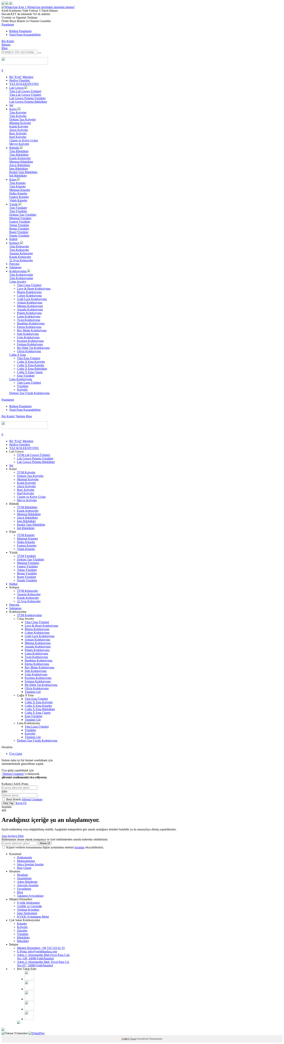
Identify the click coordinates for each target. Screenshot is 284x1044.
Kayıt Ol (21, 803)
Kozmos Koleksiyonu (30, 340)
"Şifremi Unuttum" (13, 773)
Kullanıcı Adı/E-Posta (15, 784)
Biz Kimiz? (8, 416)
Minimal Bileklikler (21, 161)
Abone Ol (45, 843)
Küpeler (22, 923)
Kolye (13, 109)
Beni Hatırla (14, 799)
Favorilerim (24, 888)
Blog (5, 48)
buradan (79, 847)
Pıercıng (14, 263)
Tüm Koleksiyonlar (21, 274)
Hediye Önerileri (19, 80)
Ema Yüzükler (26, 375)
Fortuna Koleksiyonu (30, 344)
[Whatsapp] (29, 1019)
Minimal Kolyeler (20, 123)
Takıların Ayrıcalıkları (30, 895)
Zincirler (22, 930)
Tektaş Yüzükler (19, 225)
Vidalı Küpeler (18, 200)
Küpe (13, 179)
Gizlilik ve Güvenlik (29, 906)
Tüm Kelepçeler (19, 246)
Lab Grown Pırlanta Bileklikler (28, 101)
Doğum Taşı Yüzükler (22, 214)
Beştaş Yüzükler (19, 228)
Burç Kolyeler (18, 133)
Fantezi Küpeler (19, 197)
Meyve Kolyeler (19, 143)
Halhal (13, 239)
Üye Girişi (15, 753)
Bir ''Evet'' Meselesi (21, 77)
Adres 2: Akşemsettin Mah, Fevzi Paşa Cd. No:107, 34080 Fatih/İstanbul (43, 963)
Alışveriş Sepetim (27, 885)
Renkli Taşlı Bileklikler (23, 172)
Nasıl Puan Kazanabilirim (25, 34)
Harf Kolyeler (17, 137)
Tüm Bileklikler (19, 151)
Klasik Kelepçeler (20, 256)
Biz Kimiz (8, 41)
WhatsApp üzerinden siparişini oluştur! (51, 7)
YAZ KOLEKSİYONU (24, 84)
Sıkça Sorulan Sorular (30, 864)
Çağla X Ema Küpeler (30, 365)
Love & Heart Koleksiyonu (33, 288)
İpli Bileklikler (18, 175)
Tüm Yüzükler (18, 207)
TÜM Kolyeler (26, 472)
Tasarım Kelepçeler (21, 253)
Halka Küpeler (18, 193)
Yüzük (13, 204)
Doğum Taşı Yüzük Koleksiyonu (29, 393)
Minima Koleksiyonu (30, 306)
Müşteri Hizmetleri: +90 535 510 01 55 (41, 948)
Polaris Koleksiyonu (29, 313)
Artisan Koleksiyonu (29, 302)
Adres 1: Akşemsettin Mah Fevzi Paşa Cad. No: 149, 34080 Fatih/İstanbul (43, 956)
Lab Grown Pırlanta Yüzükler (27, 98)
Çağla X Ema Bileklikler (32, 368)
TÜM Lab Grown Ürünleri (33, 455)
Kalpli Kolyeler (18, 126)
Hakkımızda (24, 857)
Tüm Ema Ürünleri (28, 358)
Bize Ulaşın (24, 867)
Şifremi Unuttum (32, 799)
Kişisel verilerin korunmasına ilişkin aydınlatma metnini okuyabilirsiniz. (55, 847)
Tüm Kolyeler (17, 112)
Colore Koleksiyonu (29, 295)
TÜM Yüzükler (26, 556)
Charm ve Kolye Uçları (23, 140)
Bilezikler (23, 941)
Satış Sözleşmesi (27, 913)
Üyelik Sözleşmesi (28, 902)
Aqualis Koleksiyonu (30, 309)
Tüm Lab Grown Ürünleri (25, 91)
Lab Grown (16, 87)
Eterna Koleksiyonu (29, 327)
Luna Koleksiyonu (20, 379)
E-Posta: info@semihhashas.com (37, 951)
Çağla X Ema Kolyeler (31, 361)
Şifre (4, 791)
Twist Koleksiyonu (28, 320)
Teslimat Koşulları (28, 909)
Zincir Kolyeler (18, 130)
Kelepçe (14, 243)
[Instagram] (29, 979)
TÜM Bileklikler (27, 507)
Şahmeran (15, 267)
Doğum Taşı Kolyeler (22, 119)
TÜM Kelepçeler (27, 590)
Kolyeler (22, 389)
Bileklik (14, 147)
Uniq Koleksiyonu (28, 337)
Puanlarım (8, 24)
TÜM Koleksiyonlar (29, 615)
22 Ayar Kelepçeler (21, 260)
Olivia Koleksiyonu (29, 351)
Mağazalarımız (26, 861)
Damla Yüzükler (19, 235)
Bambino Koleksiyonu (31, 323)
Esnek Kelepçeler (20, 158)
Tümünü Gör (33, 691)
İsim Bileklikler (18, 168)
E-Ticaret (132, 1038)
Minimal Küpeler (19, 190)
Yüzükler (22, 386)
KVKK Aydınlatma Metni (33, 916)
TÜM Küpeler (26, 535)
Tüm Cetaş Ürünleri (29, 285)
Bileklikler (23, 937)
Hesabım (22, 874)
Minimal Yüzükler (20, 218)
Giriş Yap (8, 803)
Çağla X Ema (17, 354)
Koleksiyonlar (18, 271)
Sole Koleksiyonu (28, 333)
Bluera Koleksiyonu (29, 292)
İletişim (6, 44)
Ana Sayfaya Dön (13, 836)
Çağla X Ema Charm (30, 372)
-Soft (124, 1038)
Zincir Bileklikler (19, 165)
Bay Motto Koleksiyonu (32, 330)
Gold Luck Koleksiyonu (32, 299)
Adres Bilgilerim (27, 881)
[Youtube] (29, 999)
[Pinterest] (29, 1009)
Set (11, 105)
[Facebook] (29, 989)
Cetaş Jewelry (17, 281)
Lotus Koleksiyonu (28, 316)
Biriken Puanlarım (20, 31)
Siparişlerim (24, 878)
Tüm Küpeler (17, 183)
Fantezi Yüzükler (19, 221)
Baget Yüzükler (18, 232)
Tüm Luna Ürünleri (29, 382)
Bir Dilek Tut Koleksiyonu (33, 347)
